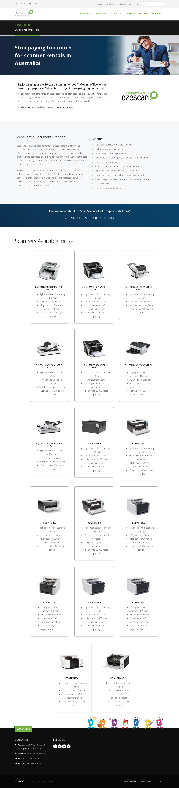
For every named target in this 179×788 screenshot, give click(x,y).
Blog (137, 4)
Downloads (130, 14)
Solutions (101, 14)
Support (143, 14)
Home (18, 24)
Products (115, 14)
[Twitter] (60, 746)
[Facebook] (55, 746)
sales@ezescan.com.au (31, 758)
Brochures (111, 4)
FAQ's (126, 781)
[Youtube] (64, 746)
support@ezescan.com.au (32, 763)
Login (99, 4)
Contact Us (157, 14)
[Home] (25, 13)
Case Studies (125, 4)
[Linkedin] (68, 746)
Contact (143, 781)
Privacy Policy (153, 781)
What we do (85, 14)
